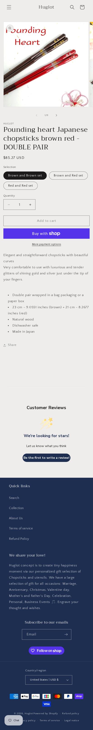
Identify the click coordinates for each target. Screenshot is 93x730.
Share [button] (12, 345)
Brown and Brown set (25, 175)
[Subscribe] (66, 634)
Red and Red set (20, 186)
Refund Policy (19, 539)
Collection (16, 508)
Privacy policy (26, 720)
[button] (9, 7)
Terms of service (21, 528)
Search (14, 498)
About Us (16, 518)
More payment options (46, 244)
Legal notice (71, 720)
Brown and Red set (68, 175)
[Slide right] (56, 115)
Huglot (29, 713)
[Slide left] (37, 115)
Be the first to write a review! (46, 458)
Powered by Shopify (45, 713)
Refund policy (70, 713)
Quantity (9, 195)
